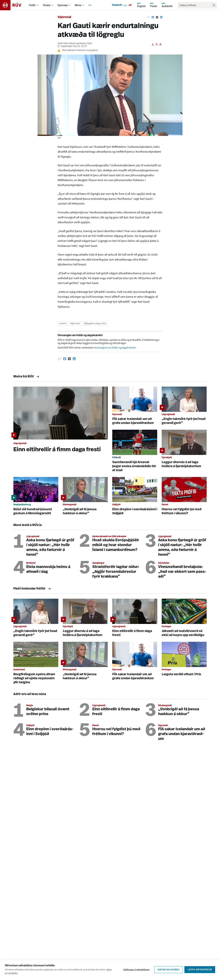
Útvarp (46, 5)
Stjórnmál (64, 17)
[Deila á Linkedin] (161, 17)
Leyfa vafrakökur (200, 969)
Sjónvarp (62, 5)
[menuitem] (37, 5)
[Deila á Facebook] (153, 17)
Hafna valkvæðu (168, 969)
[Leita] (213, 5)
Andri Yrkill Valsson (67, 43)
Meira (78, 5)
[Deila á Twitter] (157, 17)
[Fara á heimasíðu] (13, 5)
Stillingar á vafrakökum (136, 969)
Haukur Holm (85, 43)
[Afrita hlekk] (148, 17)
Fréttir (32, 5)
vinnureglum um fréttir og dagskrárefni (115, 347)
